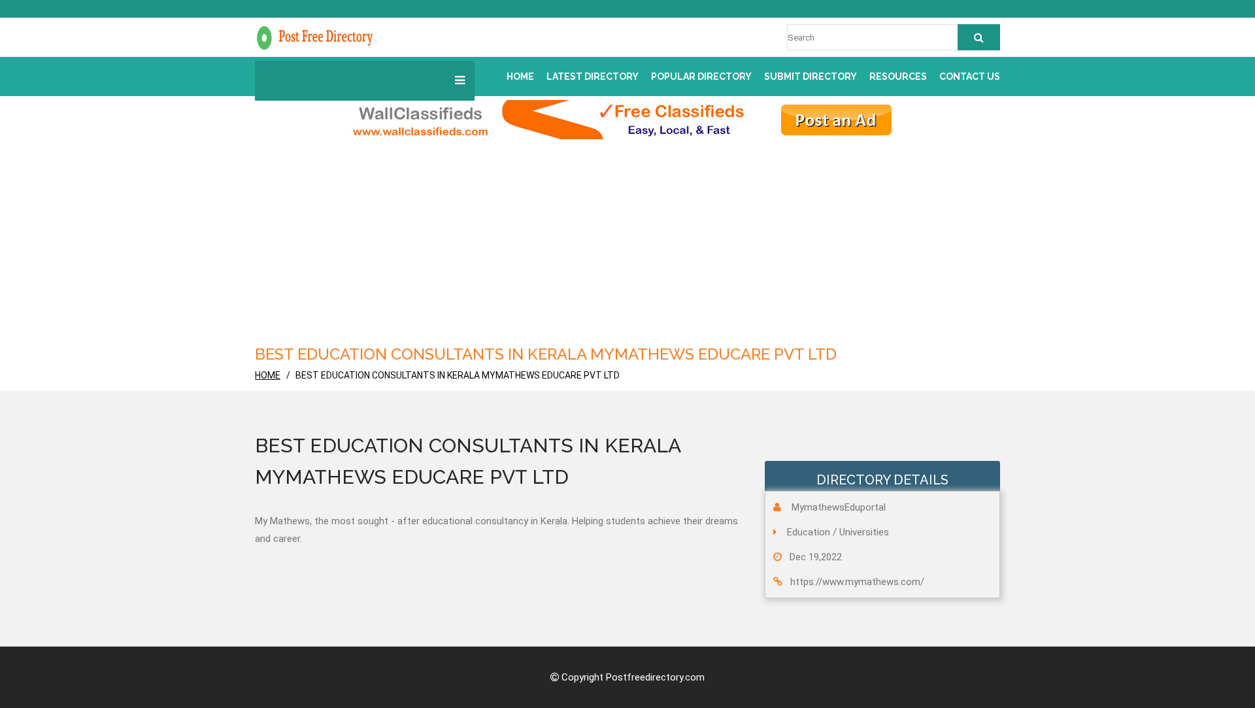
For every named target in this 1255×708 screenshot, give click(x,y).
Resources (898, 76)
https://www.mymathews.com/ (857, 582)
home (267, 375)
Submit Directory (810, 76)
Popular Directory (701, 76)
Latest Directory (592, 76)
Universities (864, 532)
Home (520, 76)
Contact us (969, 76)
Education (808, 532)
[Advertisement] (627, 237)
